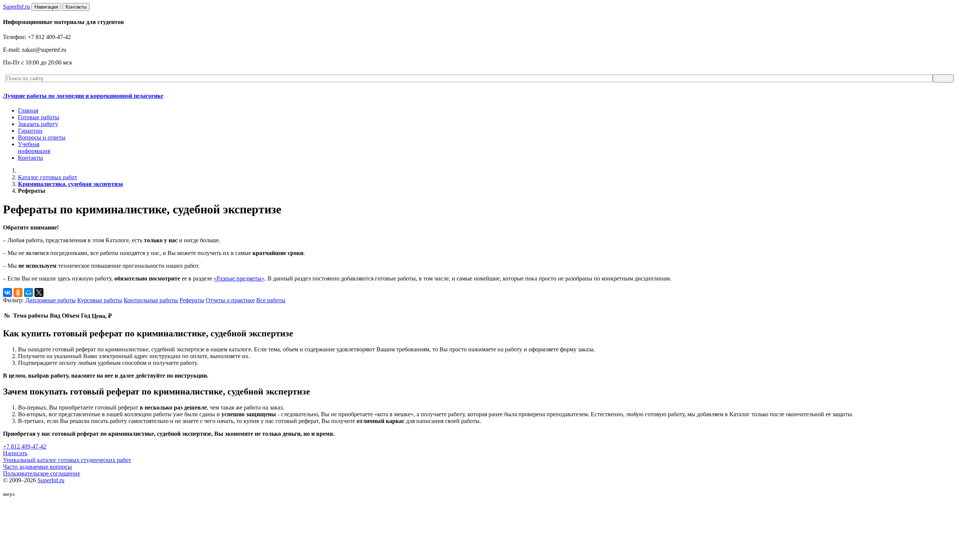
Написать (15, 453)
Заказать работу (38, 124)
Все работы (270, 300)
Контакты (30, 157)
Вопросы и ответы (42, 137)
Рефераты (191, 300)
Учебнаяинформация (34, 147)
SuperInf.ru (50, 480)
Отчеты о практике (230, 300)
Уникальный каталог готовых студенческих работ (67, 460)
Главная (28, 110)
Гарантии (30, 131)
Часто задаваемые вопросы (37, 467)
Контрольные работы (151, 300)
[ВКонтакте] (7, 292)
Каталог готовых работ (47, 177)
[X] (38, 292)
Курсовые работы (99, 300)
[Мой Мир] (28, 292)
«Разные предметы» (239, 278)
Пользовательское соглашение (41, 473)
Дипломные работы (50, 300)
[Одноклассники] (17, 292)
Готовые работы (38, 117)
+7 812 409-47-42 (24, 446)
